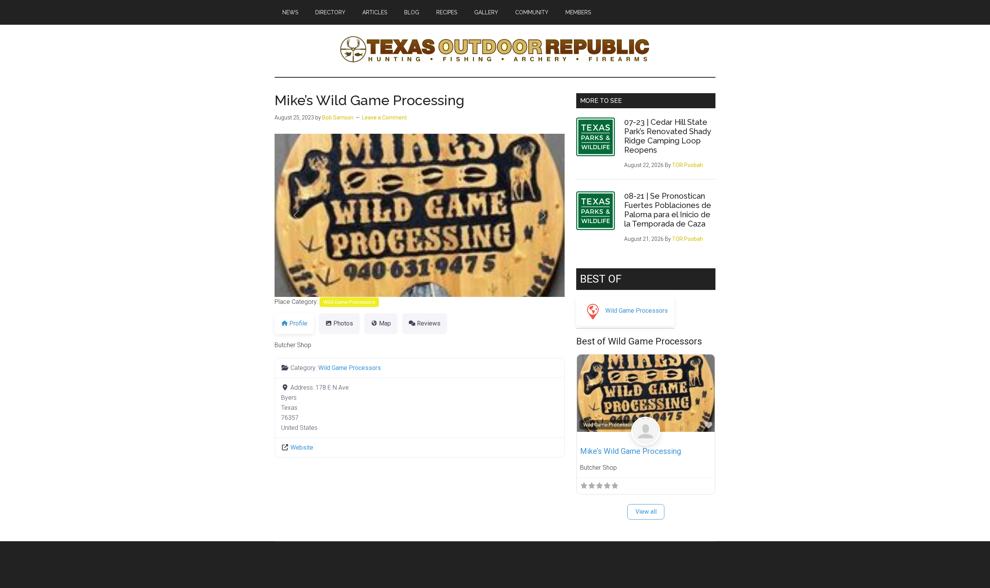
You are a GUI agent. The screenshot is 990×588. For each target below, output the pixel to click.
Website (301, 447)
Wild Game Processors (349, 302)
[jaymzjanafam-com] (645, 439)
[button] (296, 215)
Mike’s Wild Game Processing (630, 451)
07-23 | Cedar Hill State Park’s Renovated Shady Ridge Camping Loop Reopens (667, 136)
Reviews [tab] (428, 323)
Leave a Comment (384, 117)
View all (646, 511)
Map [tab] (385, 323)
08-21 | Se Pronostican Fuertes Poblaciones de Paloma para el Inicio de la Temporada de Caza (667, 209)
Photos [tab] (343, 323)
